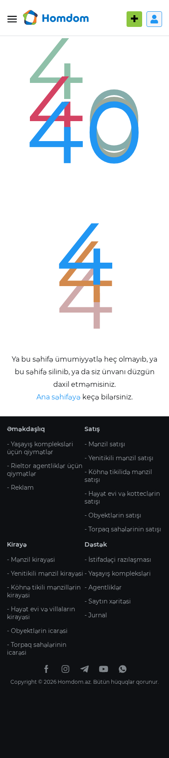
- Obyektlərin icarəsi (37, 631)
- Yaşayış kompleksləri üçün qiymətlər (40, 448)
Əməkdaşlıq (26, 429)
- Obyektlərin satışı (112, 515)
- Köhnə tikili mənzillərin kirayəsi (44, 591)
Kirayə (17, 544)
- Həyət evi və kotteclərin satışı (122, 497)
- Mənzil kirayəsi (31, 560)
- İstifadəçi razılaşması (117, 560)
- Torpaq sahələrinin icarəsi (36, 648)
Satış (92, 429)
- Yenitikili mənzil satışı (118, 458)
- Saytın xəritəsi (107, 601)
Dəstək (95, 544)
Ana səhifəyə (59, 397)
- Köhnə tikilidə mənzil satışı (118, 476)
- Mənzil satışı (104, 444)
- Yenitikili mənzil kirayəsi (45, 573)
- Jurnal (95, 615)
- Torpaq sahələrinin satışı (122, 529)
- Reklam (20, 487)
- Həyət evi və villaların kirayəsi (41, 613)
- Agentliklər (103, 587)
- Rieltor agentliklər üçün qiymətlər (44, 470)
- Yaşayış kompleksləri (117, 573)
